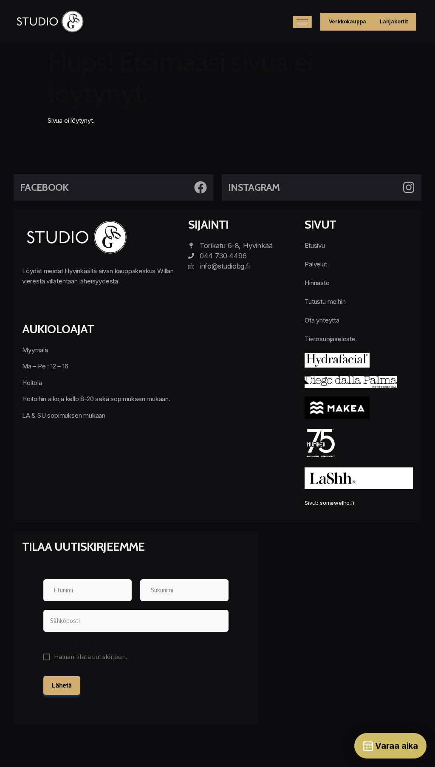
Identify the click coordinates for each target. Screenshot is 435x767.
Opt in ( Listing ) (66, 645)
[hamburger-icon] (302, 22)
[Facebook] (200, 187)
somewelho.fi (337, 502)
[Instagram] (408, 187)
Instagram (254, 187)
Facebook (44, 187)
